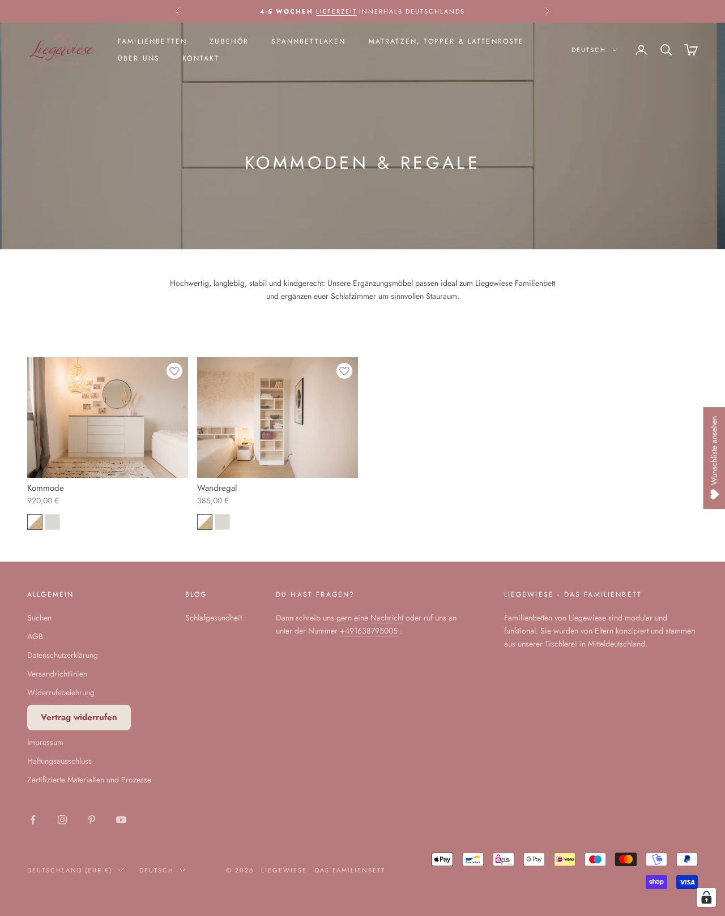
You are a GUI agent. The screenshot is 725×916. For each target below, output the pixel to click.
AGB (35, 636)
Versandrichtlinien (57, 673)
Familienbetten (152, 41)
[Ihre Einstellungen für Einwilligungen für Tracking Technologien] (706, 897)
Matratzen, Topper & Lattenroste (446, 41)
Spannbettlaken (308, 41)
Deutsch (589, 49)
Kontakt (200, 58)
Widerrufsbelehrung (61, 692)
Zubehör (229, 41)
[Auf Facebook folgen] (33, 819)
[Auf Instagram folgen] (62, 819)
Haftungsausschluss (59, 761)
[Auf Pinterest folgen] (91, 819)
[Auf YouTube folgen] (121, 819)
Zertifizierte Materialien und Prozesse (89, 779)
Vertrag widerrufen (79, 717)
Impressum (45, 742)
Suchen (39, 617)
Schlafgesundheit (213, 617)
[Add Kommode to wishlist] (174, 371)
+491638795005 (369, 630)
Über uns (139, 58)
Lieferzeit (336, 11)
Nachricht (386, 617)
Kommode (45, 488)
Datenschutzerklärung (62, 655)
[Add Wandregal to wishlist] (344, 371)
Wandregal (217, 488)
